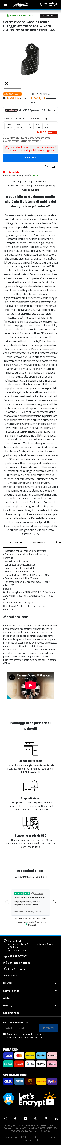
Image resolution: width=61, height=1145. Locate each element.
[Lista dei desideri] (45, 4)
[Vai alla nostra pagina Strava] (36, 1119)
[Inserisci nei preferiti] (47, 166)
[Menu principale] (5, 5)
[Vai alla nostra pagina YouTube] (25, 1119)
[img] (45, 118)
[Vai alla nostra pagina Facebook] (15, 1119)
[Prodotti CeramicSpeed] (49, 15)
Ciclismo (26, 181)
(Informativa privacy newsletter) (24, 1037)
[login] (56, 4)
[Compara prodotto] (54, 166)
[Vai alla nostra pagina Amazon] (46, 1119)
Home (16, 181)
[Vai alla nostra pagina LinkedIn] (56, 1119)
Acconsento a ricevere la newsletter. (26, 1036)
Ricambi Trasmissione (18, 185)
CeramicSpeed (30, 189)
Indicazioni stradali (18, 950)
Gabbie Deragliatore (43, 185)
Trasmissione (40, 181)
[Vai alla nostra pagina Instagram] (5, 1119)
